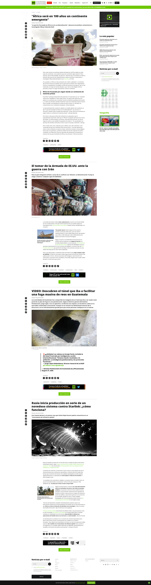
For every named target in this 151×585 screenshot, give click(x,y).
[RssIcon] (118, 564)
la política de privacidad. (108, 76)
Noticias (55, 2)
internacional (53, 144)
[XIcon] (107, 3)
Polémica (81, 270)
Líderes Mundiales (58, 570)
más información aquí (80, 582)
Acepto (107, 76)
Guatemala (54, 382)
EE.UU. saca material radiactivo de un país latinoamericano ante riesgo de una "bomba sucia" (109, 56)
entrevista (66, 79)
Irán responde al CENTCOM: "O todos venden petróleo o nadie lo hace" (108, 62)
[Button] (90, 2)
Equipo (71, 564)
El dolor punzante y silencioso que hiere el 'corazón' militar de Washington (45, 241)
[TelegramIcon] (109, 3)
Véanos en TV (97, 2)
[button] (109, 17)
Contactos (72, 562)
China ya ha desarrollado (49, 511)
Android (86, 560)
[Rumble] (104, 3)
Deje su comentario (64, 156)
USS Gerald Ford (81, 243)
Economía (46, 144)
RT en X (41, 576)
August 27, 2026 (47, 371)
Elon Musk (53, 537)
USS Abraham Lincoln (61, 244)
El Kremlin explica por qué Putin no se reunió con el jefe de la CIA (108, 40)
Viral (60, 2)
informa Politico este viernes (60, 225)
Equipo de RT (85, 2)
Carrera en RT (72, 568)
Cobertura (72, 566)
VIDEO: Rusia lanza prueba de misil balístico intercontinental (108, 50)
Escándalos (61, 270)
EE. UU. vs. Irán (53, 270)
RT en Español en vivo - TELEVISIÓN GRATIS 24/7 (109, 25)
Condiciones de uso (74, 570)
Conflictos (46, 270)
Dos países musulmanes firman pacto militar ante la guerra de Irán (108, 45)
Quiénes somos (73, 560)
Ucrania (70, 537)
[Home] (33, 3)
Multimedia (77, 2)
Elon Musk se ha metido (59, 512)
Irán (76, 270)
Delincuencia (46, 382)
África (59, 144)
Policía (60, 382)
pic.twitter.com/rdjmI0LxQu (53, 365)
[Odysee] (108, 564)
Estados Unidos (69, 270)
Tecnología (64, 537)
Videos (56, 564)
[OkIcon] (113, 3)
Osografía (104, 113)
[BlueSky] (111, 3)
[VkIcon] (102, 3)
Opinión (71, 2)
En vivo (49, 2)
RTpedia (56, 568)
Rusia (58, 537)
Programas (64, 2)
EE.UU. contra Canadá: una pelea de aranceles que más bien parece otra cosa (109, 129)
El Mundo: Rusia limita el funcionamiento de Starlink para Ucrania (45, 498)
